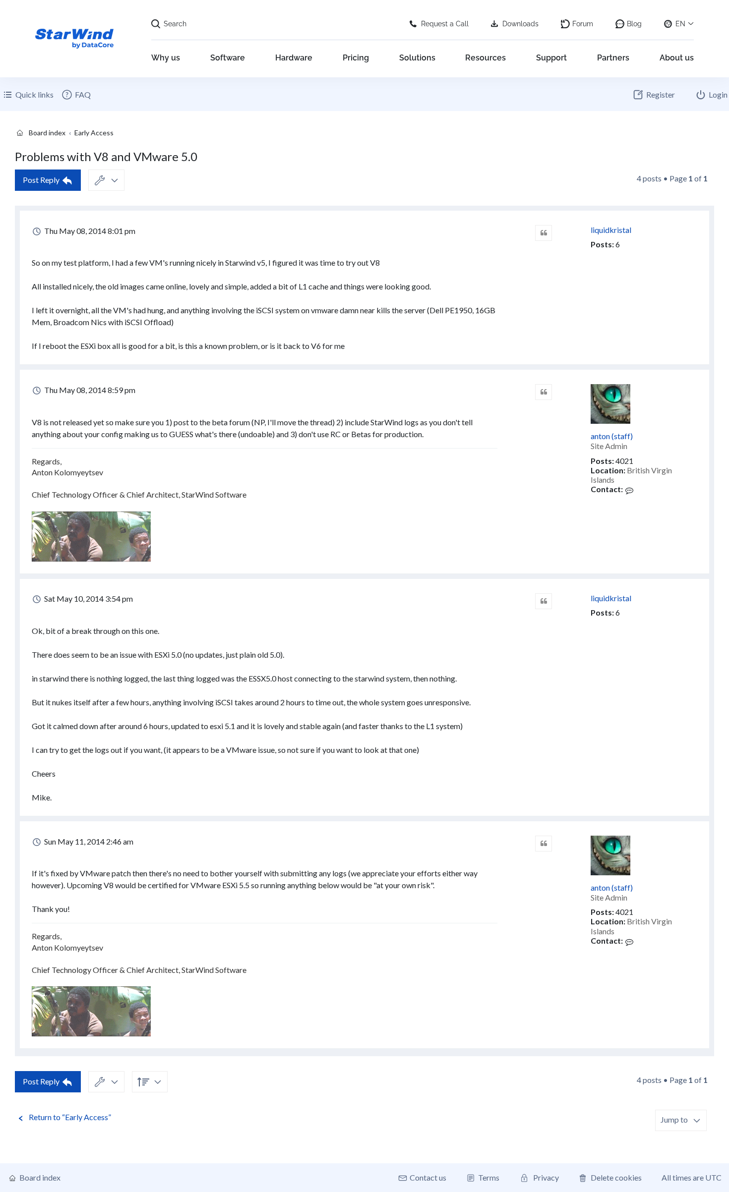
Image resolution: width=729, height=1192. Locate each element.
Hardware (293, 57)
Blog (634, 24)
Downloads (520, 24)
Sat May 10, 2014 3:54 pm (88, 598)
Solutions (417, 57)
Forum (582, 24)
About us (677, 57)
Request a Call (445, 24)
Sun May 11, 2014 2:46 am (88, 841)
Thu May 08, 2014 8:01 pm (89, 230)
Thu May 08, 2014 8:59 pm (89, 390)
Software (227, 57)
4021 (624, 460)
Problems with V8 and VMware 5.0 (106, 156)
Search (175, 24)
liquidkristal (611, 229)
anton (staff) (612, 436)
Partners (613, 57)
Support (551, 57)
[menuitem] (76, 95)
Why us (165, 57)
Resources (485, 57)
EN (680, 24)
